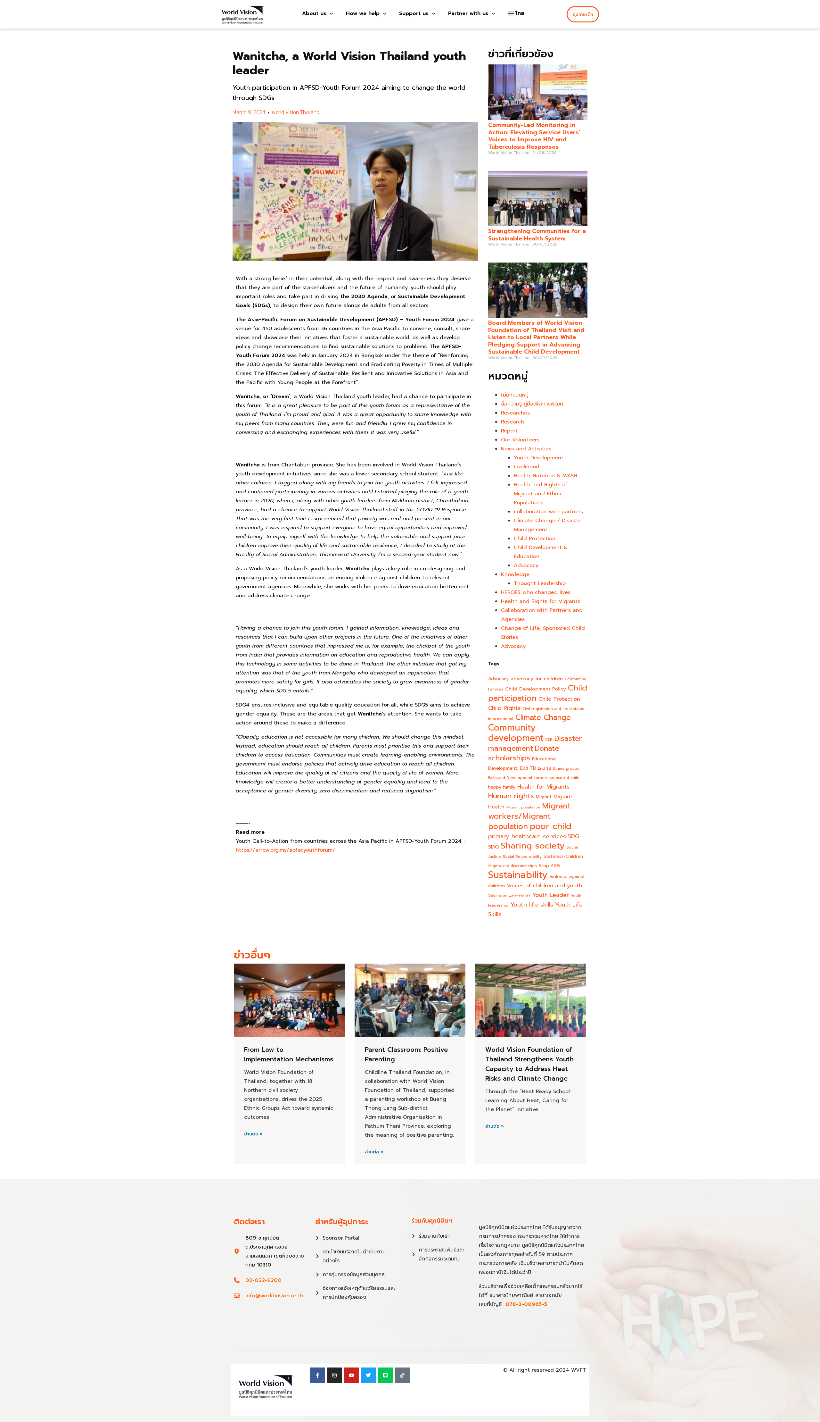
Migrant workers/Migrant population (529, 816)
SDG (573, 836)
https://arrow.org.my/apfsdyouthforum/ (285, 850)
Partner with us (468, 13)
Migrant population (523, 807)
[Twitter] (368, 1375)
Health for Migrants (543, 786)
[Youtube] (351, 1375)
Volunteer (497, 896)
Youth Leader (550, 895)
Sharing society (533, 845)
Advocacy (526, 565)
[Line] (385, 1375)
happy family (501, 786)
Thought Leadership (540, 583)
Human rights (511, 795)
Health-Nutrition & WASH (545, 476)
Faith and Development (510, 778)
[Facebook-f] (317, 1375)
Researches (515, 413)
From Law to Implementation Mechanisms (288, 1054)
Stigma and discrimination (512, 866)
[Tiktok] (402, 1375)
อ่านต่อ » (253, 1134)
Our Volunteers (520, 440)
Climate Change (543, 717)
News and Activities (526, 449)
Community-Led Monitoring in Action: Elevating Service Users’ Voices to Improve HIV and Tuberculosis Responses (534, 136)
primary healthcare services (527, 836)
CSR (549, 739)
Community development (515, 732)
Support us (414, 13)
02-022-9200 (263, 1280)
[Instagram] (334, 1375)
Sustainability (517, 875)
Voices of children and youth (544, 886)
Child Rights (504, 708)
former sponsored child (556, 778)
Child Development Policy (535, 688)
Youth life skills (531, 904)
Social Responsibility (522, 856)
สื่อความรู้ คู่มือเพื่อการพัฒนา (533, 404)
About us (314, 13)
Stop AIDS (549, 865)
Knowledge (515, 574)
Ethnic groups (566, 768)
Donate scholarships (523, 753)
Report (509, 431)
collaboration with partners (548, 511)
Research (512, 422)
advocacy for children (537, 678)
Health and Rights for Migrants (540, 601)
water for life (519, 895)
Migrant (544, 796)
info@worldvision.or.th (274, 1296)
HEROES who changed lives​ (535, 592)
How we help (363, 13)
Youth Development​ (538, 458)
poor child (550, 826)
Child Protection (534, 538)
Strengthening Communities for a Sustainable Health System (537, 235)
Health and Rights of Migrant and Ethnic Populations (540, 493)
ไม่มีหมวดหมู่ (515, 395)
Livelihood (526, 467)
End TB (528, 768)
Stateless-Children (563, 856)
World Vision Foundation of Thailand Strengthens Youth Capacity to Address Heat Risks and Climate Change (529, 1064)
